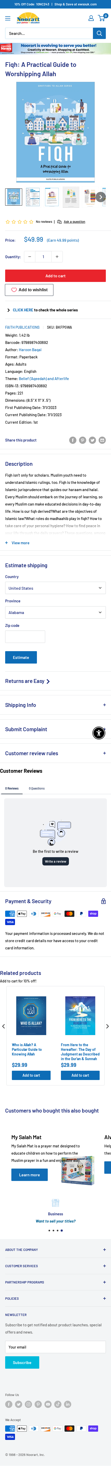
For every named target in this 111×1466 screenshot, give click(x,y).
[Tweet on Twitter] (92, 440)
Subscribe (22, 1362)
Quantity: (13, 256)
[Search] (99, 33)
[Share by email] (102, 440)
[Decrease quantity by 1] (29, 256)
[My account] (91, 18)
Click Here (23, 310)
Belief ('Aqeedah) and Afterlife (44, 378)
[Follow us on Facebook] (8, 1404)
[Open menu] (7, 18)
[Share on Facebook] (72, 440)
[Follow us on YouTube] (48, 1404)
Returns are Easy (25, 680)
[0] (101, 18)
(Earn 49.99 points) (63, 240)
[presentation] (3, 1026)
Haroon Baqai (30, 349)
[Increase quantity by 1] (57, 256)
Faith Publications (22, 327)
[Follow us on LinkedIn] (67, 1404)
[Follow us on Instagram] (28, 1404)
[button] (13, 197)
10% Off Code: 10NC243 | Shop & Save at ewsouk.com (55, 4)
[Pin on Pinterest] (82, 440)
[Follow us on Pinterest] (38, 1404)
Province (12, 600)
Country (12, 576)
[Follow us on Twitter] (18, 1404)
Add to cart (55, 275)
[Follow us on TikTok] (57, 1404)
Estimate (21, 657)
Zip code (12, 625)
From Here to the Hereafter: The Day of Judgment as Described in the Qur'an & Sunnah (80, 1052)
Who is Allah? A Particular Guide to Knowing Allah (27, 1049)
